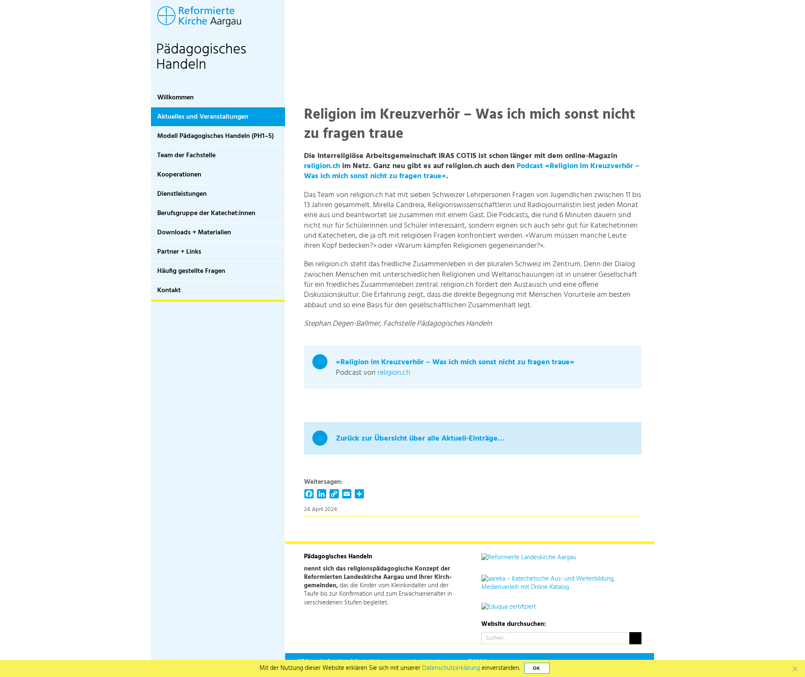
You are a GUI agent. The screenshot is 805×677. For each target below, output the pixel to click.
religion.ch (322, 166)
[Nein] (794, 668)
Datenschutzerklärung (451, 668)
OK (536, 668)
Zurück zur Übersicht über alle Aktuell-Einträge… (420, 439)
